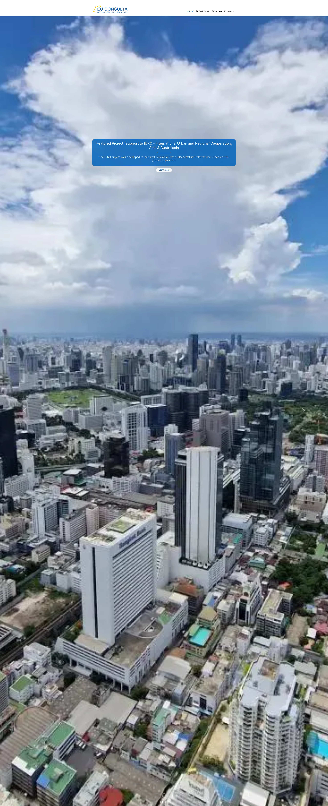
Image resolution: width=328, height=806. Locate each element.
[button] (24, 411)
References (202, 11)
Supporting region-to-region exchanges (164, 143)
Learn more (164, 169)
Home (190, 11)
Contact (229, 11)
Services (217, 11)
